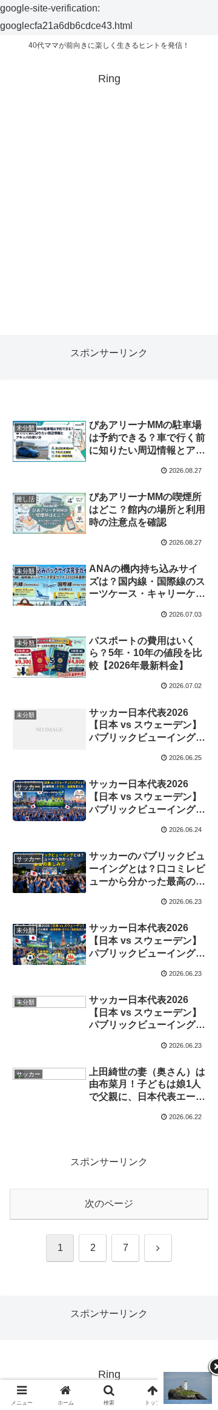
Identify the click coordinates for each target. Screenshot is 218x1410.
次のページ (109, 1203)
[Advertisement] (109, 226)
